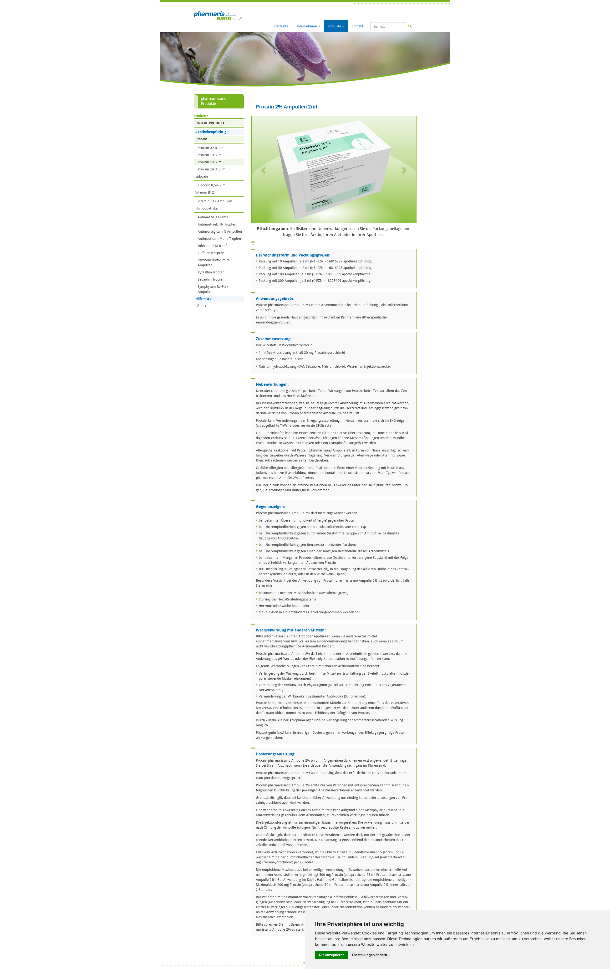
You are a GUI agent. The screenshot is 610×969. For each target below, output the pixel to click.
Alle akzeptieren (331, 955)
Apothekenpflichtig (210, 131)
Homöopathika (206, 208)
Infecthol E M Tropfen (214, 245)
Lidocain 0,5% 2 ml (212, 185)
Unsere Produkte (210, 123)
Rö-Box (200, 305)
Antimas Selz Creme (213, 217)
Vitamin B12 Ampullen (215, 201)
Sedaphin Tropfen (211, 279)
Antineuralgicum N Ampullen (220, 231)
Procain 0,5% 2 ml (211, 147)
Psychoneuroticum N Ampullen (213, 262)
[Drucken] (253, 242)
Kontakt (357, 26)
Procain (201, 139)
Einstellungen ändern (369, 955)
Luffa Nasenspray (211, 253)
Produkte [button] (334, 26)
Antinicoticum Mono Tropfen (219, 238)
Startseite (281, 26)
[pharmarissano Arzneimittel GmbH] (218, 15)
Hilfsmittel (203, 298)
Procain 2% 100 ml (212, 169)
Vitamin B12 (204, 192)
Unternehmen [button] (306, 26)
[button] (264, 170)
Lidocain (201, 176)
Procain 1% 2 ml (210, 155)
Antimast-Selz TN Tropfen (217, 224)
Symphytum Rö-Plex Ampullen (213, 289)
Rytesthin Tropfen (211, 272)
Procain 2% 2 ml (210, 162)
